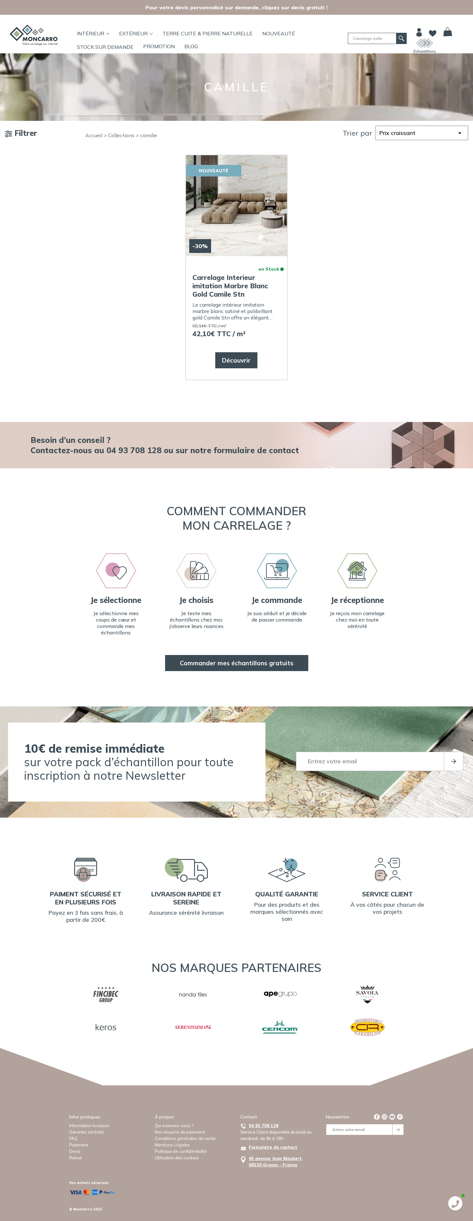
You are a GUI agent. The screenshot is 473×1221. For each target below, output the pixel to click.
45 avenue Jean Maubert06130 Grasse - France (275, 1161)
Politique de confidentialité (181, 1151)
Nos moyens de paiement (180, 1132)
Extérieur (133, 33)
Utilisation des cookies (177, 1157)
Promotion (159, 46)
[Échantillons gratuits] (424, 43)
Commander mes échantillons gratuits (236, 663)
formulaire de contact (256, 450)
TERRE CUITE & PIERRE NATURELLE (207, 33)
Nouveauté (278, 33)
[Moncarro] (34, 35)
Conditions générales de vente (185, 1138)
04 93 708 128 (263, 1125)
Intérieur (90, 33)
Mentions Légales (172, 1144)
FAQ (73, 1138)
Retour (75, 1157)
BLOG (191, 46)
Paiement (78, 1144)
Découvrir (236, 360)
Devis (74, 1151)
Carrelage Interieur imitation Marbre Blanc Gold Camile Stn (230, 285)
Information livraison (89, 1125)
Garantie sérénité (86, 1132)
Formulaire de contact (273, 1147)
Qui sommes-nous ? (174, 1125)
